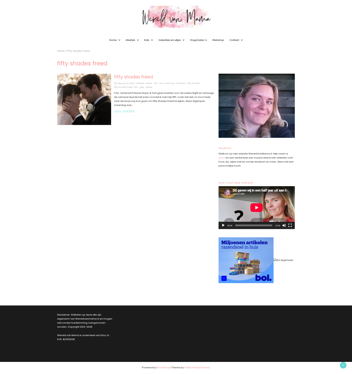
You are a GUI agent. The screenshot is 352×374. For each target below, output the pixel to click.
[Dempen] (284, 225)
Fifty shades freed (133, 77)
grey (142, 87)
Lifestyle (130, 40)
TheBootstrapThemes (197, 367)
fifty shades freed (123, 87)
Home (113, 40)
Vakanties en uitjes (169, 40)
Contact (234, 40)
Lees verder (124, 111)
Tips (156, 83)
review (149, 83)
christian (181, 83)
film (136, 87)
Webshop (218, 40)
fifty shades (193, 83)
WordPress (163, 367)
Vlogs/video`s (198, 40)
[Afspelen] (223, 225)
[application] (257, 207)
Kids (146, 40)
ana (161, 83)
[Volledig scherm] (290, 225)
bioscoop (170, 83)
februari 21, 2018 (126, 83)
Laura (222, 157)
